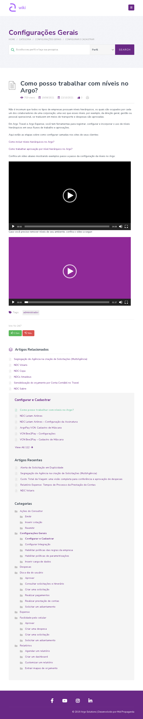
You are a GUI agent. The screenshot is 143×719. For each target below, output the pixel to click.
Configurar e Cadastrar (79, 39)
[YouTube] (64, 701)
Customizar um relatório (39, 662)
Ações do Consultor (31, 511)
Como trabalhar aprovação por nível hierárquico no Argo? (40, 149)
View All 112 (23, 447)
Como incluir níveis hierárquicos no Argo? (31, 142)
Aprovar (29, 578)
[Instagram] (78, 701)
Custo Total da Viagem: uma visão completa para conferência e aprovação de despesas (71, 479)
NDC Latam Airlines (31, 416)
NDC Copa (19, 371)
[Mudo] (120, 228)
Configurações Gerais (48, 39)
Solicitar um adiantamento (40, 606)
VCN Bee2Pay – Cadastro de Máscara (41, 439)
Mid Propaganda (125, 711)
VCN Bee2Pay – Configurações (37, 433)
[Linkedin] (90, 701)
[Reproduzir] (13, 228)
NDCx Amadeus (22, 376)
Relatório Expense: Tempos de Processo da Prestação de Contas (58, 484)
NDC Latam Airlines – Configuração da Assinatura (49, 421)
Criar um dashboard (36, 656)
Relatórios (26, 645)
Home (12, 39)
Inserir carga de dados (38, 561)
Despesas (25, 567)
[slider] (67, 226)
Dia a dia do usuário (31, 572)
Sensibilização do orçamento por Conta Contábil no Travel (46, 382)
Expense (25, 612)
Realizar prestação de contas (42, 601)
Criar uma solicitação (37, 589)
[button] (70, 196)
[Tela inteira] (126, 228)
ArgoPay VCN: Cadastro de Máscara (41, 427)
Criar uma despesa (36, 629)
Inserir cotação (33, 522)
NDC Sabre (20, 388)
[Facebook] (52, 701)
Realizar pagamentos (37, 595)
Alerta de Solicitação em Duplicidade (41, 467)
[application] (70, 195)
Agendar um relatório (37, 651)
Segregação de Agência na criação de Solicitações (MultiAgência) (50, 359)
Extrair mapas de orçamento (41, 668)
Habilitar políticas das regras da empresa (49, 550)
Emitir (28, 516)
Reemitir (30, 528)
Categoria (25, 39)
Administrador (31, 312)
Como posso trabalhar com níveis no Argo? (47, 410)
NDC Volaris (20, 365)
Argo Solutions (88, 711)
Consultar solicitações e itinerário (44, 583)
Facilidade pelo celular (33, 617)
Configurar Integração (37, 544)
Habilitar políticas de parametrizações (47, 556)
